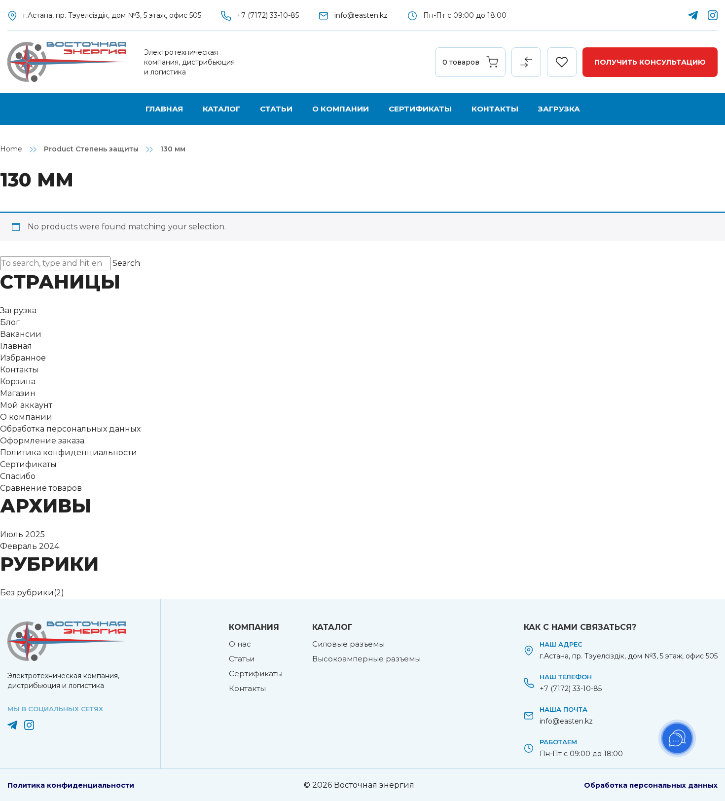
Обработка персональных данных (70, 429)
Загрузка (559, 108)
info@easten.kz (361, 15)
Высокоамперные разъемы (366, 658)
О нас (240, 644)
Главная (164, 108)
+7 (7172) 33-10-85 (268, 15)
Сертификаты (420, 108)
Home (11, 149)
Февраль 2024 (29, 546)
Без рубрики (27, 592)
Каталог (221, 108)
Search (126, 263)
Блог (10, 322)
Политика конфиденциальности (68, 452)
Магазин (18, 393)
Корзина (18, 381)
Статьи (276, 108)
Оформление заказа (42, 440)
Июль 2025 (22, 534)
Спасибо (18, 476)
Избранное (23, 358)
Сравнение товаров (41, 488)
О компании (340, 108)
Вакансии (20, 334)
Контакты (494, 108)
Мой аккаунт (26, 405)
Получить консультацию (650, 62)
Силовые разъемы (348, 644)
